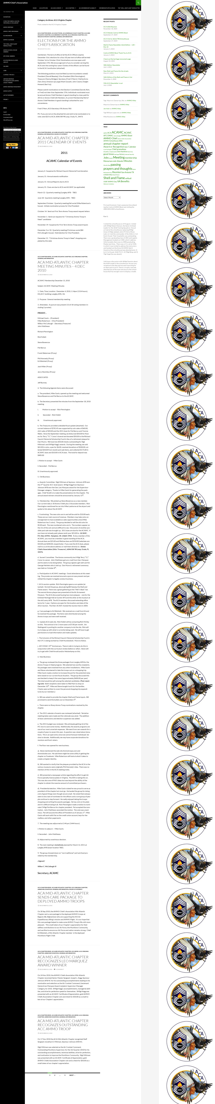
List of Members (8, 95)
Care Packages (107, 149)
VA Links (5, 66)
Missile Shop (106, 165)
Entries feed (6, 114)
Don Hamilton (122, 152)
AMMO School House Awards (10, 51)
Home (35, 8)
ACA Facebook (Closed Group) (10, 61)
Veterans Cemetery (108, 184)
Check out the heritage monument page (117, 59)
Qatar (134, 169)
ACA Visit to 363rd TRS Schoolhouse (116, 39)
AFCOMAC (108, 135)
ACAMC (118, 132)
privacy (5, 99)
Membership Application (107, 8)
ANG (121, 141)
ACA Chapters (70, 8)
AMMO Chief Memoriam (10, 31)
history (122, 154)
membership (131, 157)
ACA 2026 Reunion (110, 27)
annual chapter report (115, 143)
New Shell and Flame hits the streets (115, 71)
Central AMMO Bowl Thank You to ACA (117, 53)
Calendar (132, 147)
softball (128, 178)
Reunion (116, 172)
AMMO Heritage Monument (12, 86)
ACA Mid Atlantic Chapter (61, 132)
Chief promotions (119, 149)
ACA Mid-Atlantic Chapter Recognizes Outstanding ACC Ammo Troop (63, 1024)
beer (126, 147)
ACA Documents (56, 8)
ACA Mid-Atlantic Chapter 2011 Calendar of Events (63, 140)
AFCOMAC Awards (9, 56)
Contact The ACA (8, 74)
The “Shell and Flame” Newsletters (10, 45)
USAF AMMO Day (110, 182)
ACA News (75, 951)
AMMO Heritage (8, 27)
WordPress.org (7, 120)
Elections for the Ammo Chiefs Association (62, 42)
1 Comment (60, 969)
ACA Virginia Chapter (76, 35)
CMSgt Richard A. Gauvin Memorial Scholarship (11, 22)
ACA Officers (43, 8)
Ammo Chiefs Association (124, 138)
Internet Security (129, 154)
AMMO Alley (131, 100)
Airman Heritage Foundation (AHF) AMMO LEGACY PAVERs (11, 80)
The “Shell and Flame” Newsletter (129, 8)
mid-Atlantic (118, 161)
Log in (5, 112)
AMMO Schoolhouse (111, 141)
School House (115, 174)
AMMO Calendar (8, 39)
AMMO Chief (110, 138)
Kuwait (111, 158)
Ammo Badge (117, 136)
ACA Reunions (7, 35)
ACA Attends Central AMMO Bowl (115, 33)
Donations (6, 17)
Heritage (116, 154)
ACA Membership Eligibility (87, 8)
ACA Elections (57, 33)
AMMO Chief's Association (15, 2)
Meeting (119, 157)
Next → (72, 1075)
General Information (64, 37)
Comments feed (8, 117)
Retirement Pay (107, 172)
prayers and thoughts (117, 168)
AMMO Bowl (126, 135)
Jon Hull (106, 109)
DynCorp (130, 151)
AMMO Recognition (45, 889)
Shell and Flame (114, 178)
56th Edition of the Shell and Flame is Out (117, 77)
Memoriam (108, 161)
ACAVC (128, 132)
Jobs (106, 157)
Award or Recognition (113, 146)
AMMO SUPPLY (7, 91)
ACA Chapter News (44, 33)
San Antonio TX (127, 172)
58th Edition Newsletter (111, 65)
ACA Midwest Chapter (59, 35)
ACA (109, 133)
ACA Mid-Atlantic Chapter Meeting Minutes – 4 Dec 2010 (63, 266)
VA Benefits (123, 181)
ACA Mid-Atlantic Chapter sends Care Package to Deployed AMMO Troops (63, 897)
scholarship (107, 175)
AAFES (105, 133)
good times (108, 154)
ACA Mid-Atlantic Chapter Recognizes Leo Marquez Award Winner (63, 961)
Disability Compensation (110, 151)
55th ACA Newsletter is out (113, 83)
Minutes (128, 160)
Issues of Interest (61, 134)
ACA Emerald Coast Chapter (73, 33)
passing (116, 164)
